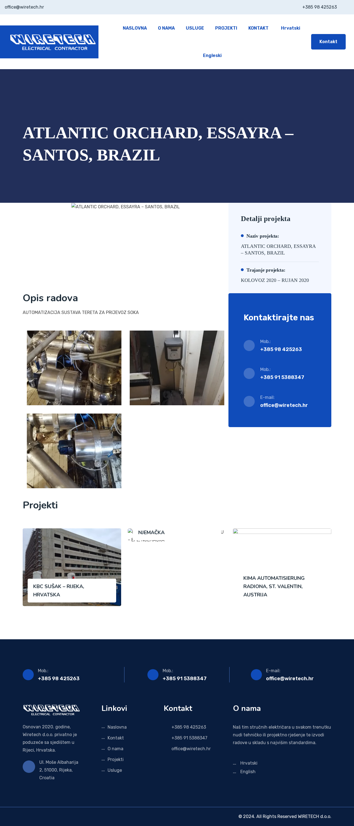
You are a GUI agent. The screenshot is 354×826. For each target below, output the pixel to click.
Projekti (116, 759)
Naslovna (117, 727)
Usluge (115, 770)
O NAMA (166, 28)
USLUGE (195, 28)
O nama (115, 748)
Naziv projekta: (262, 235)
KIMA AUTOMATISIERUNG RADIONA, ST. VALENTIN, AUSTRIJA (274, 586)
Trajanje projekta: (265, 269)
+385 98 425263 (59, 679)
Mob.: (43, 670)
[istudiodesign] (24, 816)
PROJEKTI (226, 28)
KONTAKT (258, 28)
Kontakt (328, 41)
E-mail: (273, 670)
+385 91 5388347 (185, 679)
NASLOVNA (135, 28)
